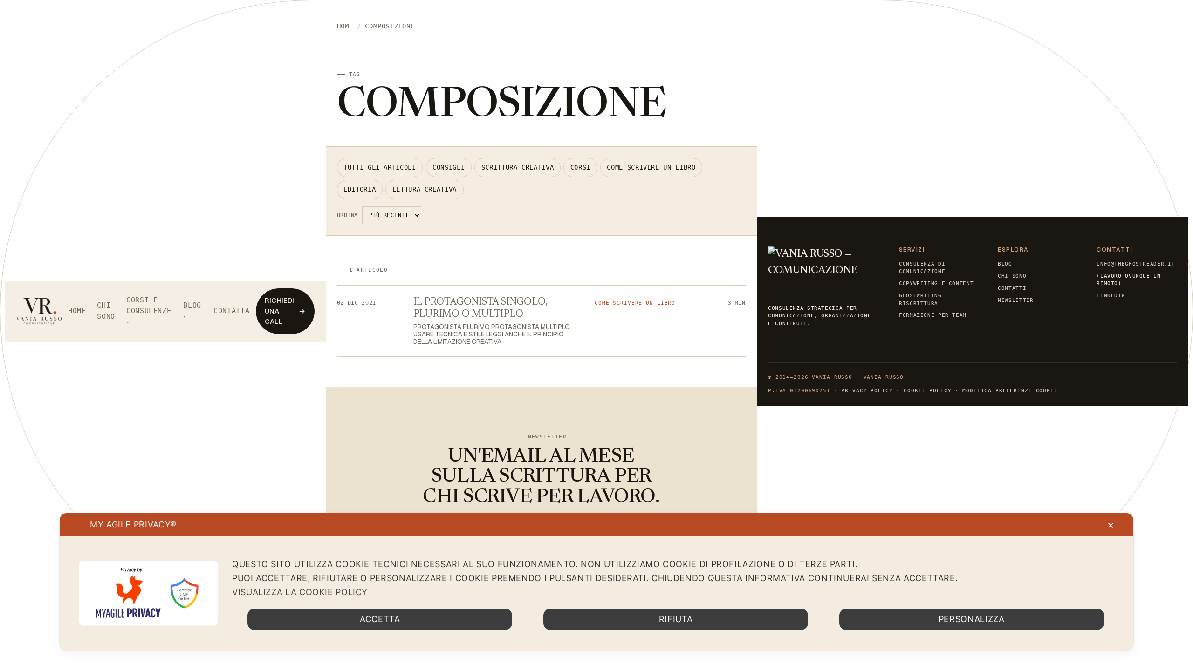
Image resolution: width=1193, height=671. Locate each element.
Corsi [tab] (580, 167)
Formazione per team (933, 315)
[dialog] (596, 582)
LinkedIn (1111, 295)
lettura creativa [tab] (424, 189)
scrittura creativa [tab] (517, 167)
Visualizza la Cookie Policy (300, 592)
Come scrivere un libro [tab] (651, 167)
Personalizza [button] (972, 619)
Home (77, 311)
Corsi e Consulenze (148, 305)
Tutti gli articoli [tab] (379, 167)
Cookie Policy (927, 391)
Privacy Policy (866, 391)
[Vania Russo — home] (39, 311)
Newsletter (1015, 300)
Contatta (231, 311)
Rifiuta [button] (675, 619)
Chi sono (106, 311)
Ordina (347, 215)
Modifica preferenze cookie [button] (1010, 391)
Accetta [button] (380, 619)
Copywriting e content (936, 283)
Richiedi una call (285, 311)
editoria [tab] (359, 189)
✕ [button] (1111, 525)
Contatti (1012, 288)
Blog (192, 305)
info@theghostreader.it (1136, 264)
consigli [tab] (448, 167)
